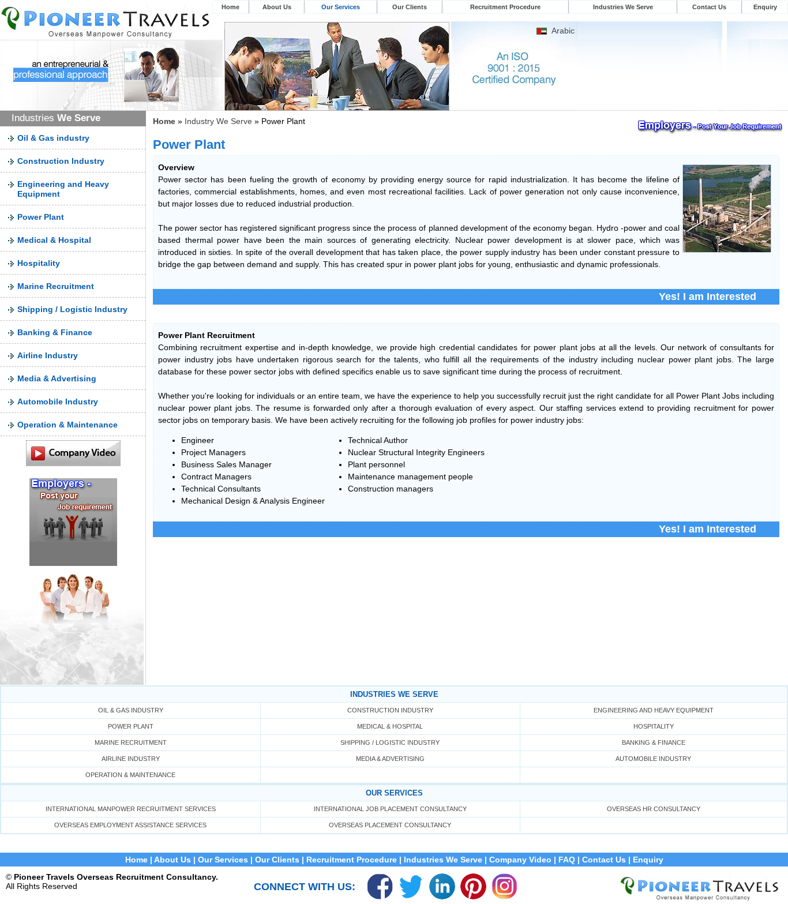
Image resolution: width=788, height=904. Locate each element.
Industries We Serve (623, 6)
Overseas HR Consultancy (653, 808)
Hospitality (38, 263)
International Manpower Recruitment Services (131, 808)
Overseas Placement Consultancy (390, 825)
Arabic (563, 30)
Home (230, 6)
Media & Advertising (56, 378)
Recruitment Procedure (505, 6)
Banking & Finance (54, 332)
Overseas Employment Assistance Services (130, 825)
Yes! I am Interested (707, 296)
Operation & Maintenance (67, 424)
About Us (276, 6)
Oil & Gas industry (53, 137)
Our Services (340, 6)
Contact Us (709, 6)
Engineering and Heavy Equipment (654, 710)
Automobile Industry (57, 401)
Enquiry (765, 6)
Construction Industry (60, 161)
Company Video (520, 859)
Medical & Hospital (54, 240)
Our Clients (409, 6)
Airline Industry (47, 355)
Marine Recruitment (55, 286)
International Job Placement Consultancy (390, 808)
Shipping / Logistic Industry (72, 309)
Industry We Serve (218, 121)
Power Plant (40, 217)
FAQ (566, 859)
